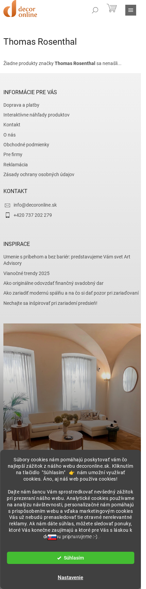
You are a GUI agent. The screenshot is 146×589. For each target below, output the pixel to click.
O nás (9, 135)
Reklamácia (15, 164)
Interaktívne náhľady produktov (36, 115)
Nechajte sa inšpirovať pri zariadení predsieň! (50, 303)
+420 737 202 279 (33, 215)
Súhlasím (74, 558)
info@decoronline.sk (35, 205)
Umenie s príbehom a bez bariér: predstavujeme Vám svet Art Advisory (66, 260)
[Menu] (131, 10)
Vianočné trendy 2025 (26, 273)
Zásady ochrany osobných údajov (38, 174)
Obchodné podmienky (26, 144)
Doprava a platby (21, 105)
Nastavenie (70, 577)
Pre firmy (12, 154)
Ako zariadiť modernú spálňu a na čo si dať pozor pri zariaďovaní (71, 293)
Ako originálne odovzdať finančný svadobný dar (53, 283)
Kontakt (11, 124)
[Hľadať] (95, 10)
